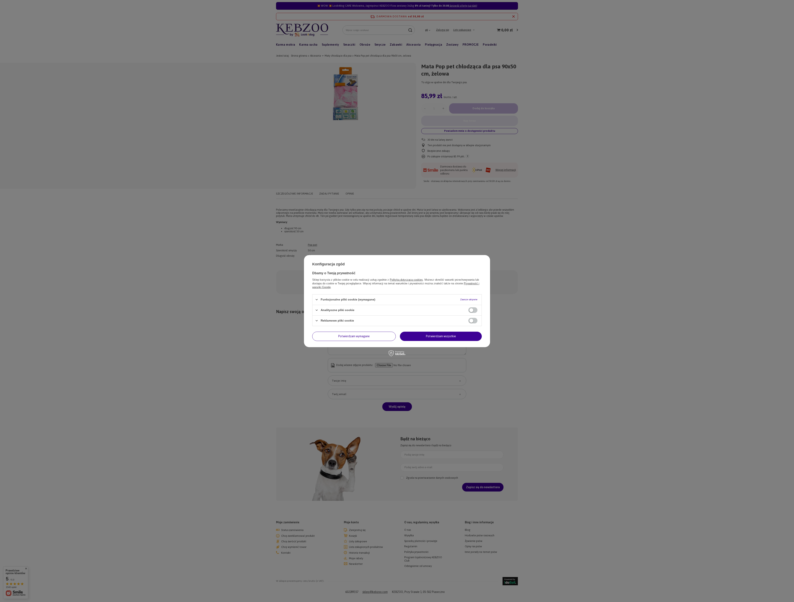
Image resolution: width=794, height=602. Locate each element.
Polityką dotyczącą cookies (406, 279)
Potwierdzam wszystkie (441, 336)
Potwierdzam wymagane (354, 336)
